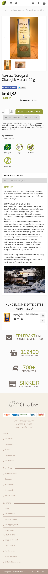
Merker (7, 450)
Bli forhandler (9, 530)
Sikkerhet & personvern (13, 562)
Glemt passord (10, 545)
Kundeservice (10, 551)
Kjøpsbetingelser (11, 556)
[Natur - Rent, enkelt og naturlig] (3, 1)
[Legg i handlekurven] (42, 316)
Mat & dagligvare (11, 473)
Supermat (8, 479)
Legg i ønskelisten (14, 117)
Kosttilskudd (9, 485)
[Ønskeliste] (33, 3)
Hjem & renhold (10, 496)
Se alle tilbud (9, 461)
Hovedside (9, 439)
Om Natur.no (9, 444)
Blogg (7, 508)
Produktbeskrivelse (13, 175)
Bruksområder (10, 514)
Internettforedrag (11, 519)
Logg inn (38, 3)
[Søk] (16, 3)
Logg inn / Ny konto (12, 540)
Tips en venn (32, 117)
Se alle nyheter (10, 455)
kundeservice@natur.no (24, 420)
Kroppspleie (9, 490)
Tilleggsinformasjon (14, 180)
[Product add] (44, 3)
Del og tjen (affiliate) (12, 525)
